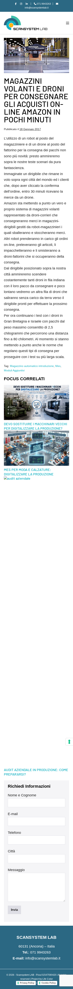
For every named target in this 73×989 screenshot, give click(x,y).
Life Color (47, 979)
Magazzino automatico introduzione (32, 365)
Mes (58, 365)
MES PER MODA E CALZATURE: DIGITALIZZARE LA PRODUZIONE (29, 471)
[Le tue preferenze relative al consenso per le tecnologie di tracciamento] (69, 741)
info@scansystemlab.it (42, 958)
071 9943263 (40, 952)
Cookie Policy (48, 982)
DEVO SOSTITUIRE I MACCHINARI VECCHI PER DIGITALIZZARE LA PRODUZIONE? (35, 426)
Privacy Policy (27, 982)
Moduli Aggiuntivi (14, 370)
